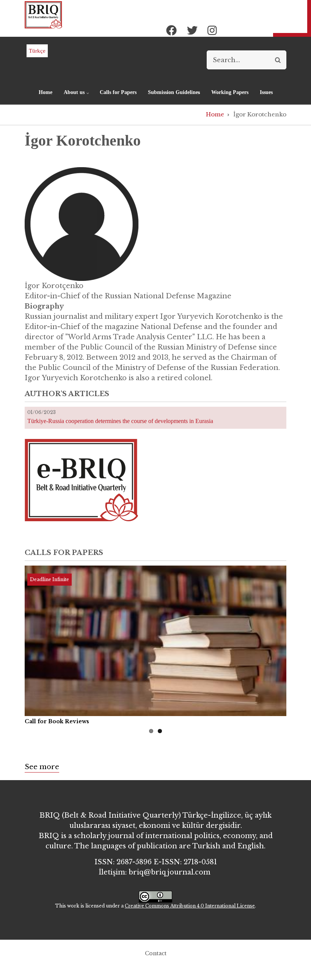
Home (45, 92)
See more (42, 767)
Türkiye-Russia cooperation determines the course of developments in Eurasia (120, 421)
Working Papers (229, 92)
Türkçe (37, 51)
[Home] (43, 14)
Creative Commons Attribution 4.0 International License (190, 906)
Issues (266, 92)
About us (71, 95)
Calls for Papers (118, 92)
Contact (155, 953)
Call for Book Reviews (57, 721)
